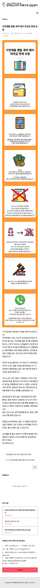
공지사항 (5, 503)
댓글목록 (5, 475)
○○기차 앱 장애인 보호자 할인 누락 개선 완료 (20, 460)
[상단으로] (35, 583)
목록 (34, 467)
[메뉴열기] (37, 12)
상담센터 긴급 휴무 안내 (12, 521)
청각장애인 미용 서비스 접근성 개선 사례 (18, 454)
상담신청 (20, 570)
